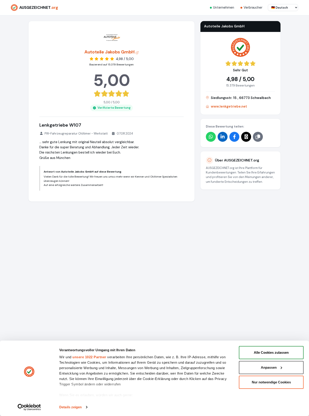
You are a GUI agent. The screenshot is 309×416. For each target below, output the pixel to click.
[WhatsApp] (211, 137)
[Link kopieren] (258, 137)
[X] (246, 137)
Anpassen (269, 367)
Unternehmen (223, 7)
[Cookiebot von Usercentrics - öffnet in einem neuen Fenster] (29, 407)
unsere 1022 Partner (89, 357)
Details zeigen (70, 407)
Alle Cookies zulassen (271, 352)
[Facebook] (234, 137)
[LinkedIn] (223, 137)
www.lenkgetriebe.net (229, 106)
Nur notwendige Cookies (271, 382)
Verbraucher (253, 7)
